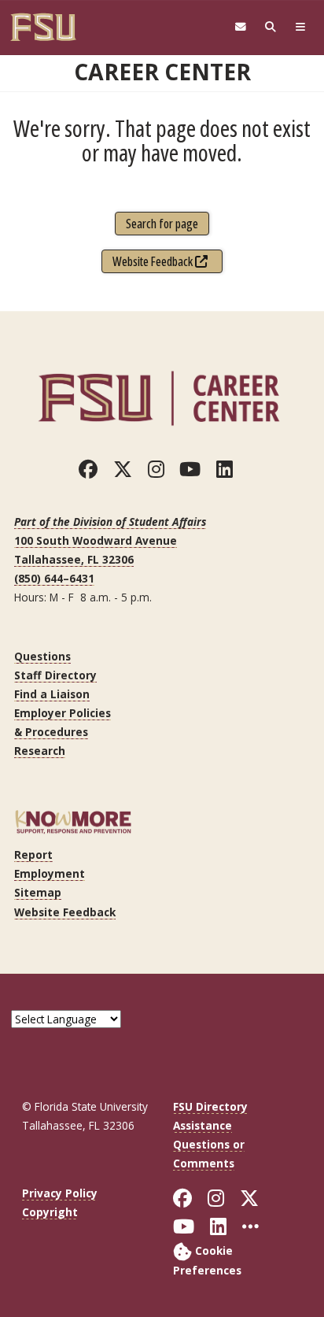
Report (33, 854)
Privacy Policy (60, 1193)
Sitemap (37, 892)
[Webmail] (240, 27)
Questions (42, 656)
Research (39, 750)
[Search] (270, 27)
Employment (49, 873)
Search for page (162, 223)
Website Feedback (153, 261)
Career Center (162, 72)
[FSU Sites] (300, 27)
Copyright (50, 1211)
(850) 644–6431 (54, 578)
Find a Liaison (52, 693)
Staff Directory (55, 675)
